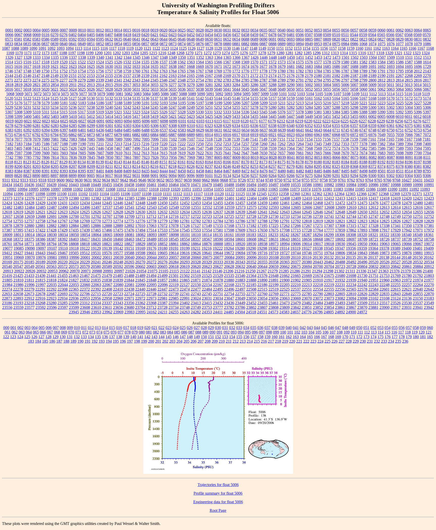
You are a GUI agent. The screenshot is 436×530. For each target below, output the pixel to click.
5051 (300, 89)
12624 (74, 212)
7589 (400, 148)
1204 (135, 53)
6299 (91, 125)
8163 (200, 162)
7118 (209, 139)
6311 (200, 125)
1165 (403, 48)
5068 (10, 94)
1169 (10, 53)
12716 (174, 216)
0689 (254, 39)
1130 (227, 48)
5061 (372, 89)
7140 (245, 139)
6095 (137, 121)
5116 (408, 94)
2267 (400, 75)
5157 (272, 98)
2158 (136, 75)
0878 (218, 44)
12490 (63, 207)
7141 (254, 139)
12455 (218, 203)
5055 (327, 89)
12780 (174, 221)
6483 (109, 130)
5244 (145, 107)
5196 (191, 103)
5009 (372, 85)
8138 (91, 162)
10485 (218, 185)
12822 (351, 221)
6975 (363, 135)
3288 (272, 85)
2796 (336, 80)
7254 (236, 144)
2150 (64, 75)
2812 (381, 80)
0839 (54, 44)
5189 (127, 103)
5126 (64, 98)
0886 (254, 44)
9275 (309, 175)
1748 (27, 71)
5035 (173, 89)
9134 (227, 175)
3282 (218, 85)
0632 (109, 39)
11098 (40, 194)
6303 (127, 125)
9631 (88, 180)
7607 (100, 153)
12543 (152, 207)
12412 (329, 198)
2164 (182, 75)
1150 (271, 48)
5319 (100, 112)
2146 (27, 75)
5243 (136, 107)
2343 (136, 80)
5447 (291, 116)
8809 (9, 175)
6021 (28, 121)
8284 (309, 166)
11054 (208, 189)
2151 (73, 75)
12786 (240, 221)
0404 (82, 35)
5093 (228, 94)
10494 (251, 185)
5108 (346, 94)
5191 (146, 103)
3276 (163, 85)
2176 (291, 75)
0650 (209, 39)
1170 (19, 53)
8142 (109, 162)
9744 (260, 180)
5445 (272, 116)
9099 (200, 175)
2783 (227, 80)
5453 (345, 116)
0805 (309, 39)
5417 (136, 116)
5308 (18, 112)
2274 (36, 80)
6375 (409, 125)
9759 (333, 180)
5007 (354, 85)
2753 (191, 80)
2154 (100, 75)
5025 (82, 89)
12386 (140, 198)
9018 (118, 175)
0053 (318, 30)
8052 (309, 157)
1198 (81, 53)
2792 (309, 80)
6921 (272, 135)
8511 (400, 171)
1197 (72, 53)
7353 (345, 144)
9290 (327, 175)
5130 (91, 98)
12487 (52, 207)
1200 (99, 53)
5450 (318, 116)
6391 (18, 130)
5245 (154, 107)
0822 (354, 39)
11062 (251, 189)
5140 (182, 98)
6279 (18, 125)
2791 (300, 80)
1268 (180, 53)
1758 (118, 71)
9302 (391, 175)
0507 (309, 35)
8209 (91, 166)
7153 (299, 139)
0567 (399, 35)
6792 (36, 135)
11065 (273, 189)
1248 (171, 53)
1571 (263, 62)
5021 (54, 89)
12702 (96, 216)
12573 (240, 207)
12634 (185, 212)
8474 (255, 171)
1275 (235, 53)
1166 (412, 48)
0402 (73, 35)
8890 (36, 175)
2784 (236, 80)
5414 (109, 116)
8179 (309, 162)
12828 (418, 221)
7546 (191, 148)
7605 (82, 153)
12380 (74, 198)
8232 (200, 166)
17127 (196, 225)
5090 (201, 94)
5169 (381, 98)
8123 (27, 162)
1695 (409, 66)
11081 (327, 189)
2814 (400, 80)
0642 (145, 39)
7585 (372, 148)
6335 (245, 125)
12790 (273, 221)
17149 (207, 225)
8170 (245, 162)
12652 (384, 212)
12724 (218, 216)
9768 (396, 180)
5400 (27, 116)
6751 (400, 130)
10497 (273, 185)
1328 (27, 57)
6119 (236, 121)
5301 (381, 107)
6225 (345, 121)
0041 (291, 30)
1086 (427, 44)
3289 (282, 85)
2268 (409, 75)
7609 (109, 153)
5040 (218, 89)
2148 (45, 75)
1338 (82, 57)
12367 (373, 194)
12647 (329, 212)
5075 (65, 94)
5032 (145, 89)
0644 (163, 39)
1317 (371, 53)
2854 (55, 85)
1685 (327, 66)
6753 (418, 130)
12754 (7, 221)
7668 (336, 153)
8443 (155, 171)
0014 (118, 30)
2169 (227, 75)
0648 (191, 39)
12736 (307, 216)
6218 (290, 121)
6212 (281, 121)
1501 (345, 57)
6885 (163, 135)
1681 (291, 66)
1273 (217, 53)
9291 (336, 175)
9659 (188, 180)
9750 (278, 180)
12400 (218, 198)
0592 (73, 39)
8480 (282, 171)
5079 (101, 94)
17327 (362, 225)
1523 (91, 62)
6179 (272, 121)
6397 (64, 130)
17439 (85, 230)
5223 (381, 103)
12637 (218, 212)
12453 (196, 203)
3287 (263, 85)
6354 (327, 125)
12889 (118, 225)
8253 (254, 166)
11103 (93, 194)
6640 (291, 130)
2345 (154, 80)
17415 (29, 230)
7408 (27, 148)
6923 (291, 135)
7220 (163, 144)
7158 (345, 139)
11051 (186, 189)
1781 (291, 71)
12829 (429, 221)
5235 (64, 107)
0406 (100, 35)
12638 (229, 212)
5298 (354, 107)
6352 (309, 125)
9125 (218, 175)
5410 (73, 116)
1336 (64, 57)
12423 (429, 198)
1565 (209, 62)
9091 (154, 175)
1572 (272, 62)
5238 (91, 107)
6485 (127, 130)
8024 (264, 157)
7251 (209, 144)
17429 (63, 230)
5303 (400, 107)
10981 (318, 185)
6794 (54, 135)
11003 (89, 189)
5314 (54, 112)
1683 (309, 66)
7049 (381, 135)
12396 (196, 198)
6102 (191, 121)
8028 (273, 157)
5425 (209, 116)
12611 (362, 207)
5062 (381, 89)
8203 (37, 166)
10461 (151, 185)
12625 (85, 212)
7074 (9, 139)
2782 (218, 80)
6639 (282, 130)
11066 (284, 189)
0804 (300, 39)
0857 (145, 44)
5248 (182, 107)
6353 (318, 125)
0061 (391, 30)
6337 (263, 125)
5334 (236, 112)
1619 (45, 66)
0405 (91, 35)
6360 (381, 125)
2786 (254, 80)
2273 (27, 80)
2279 (82, 80)
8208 (82, 166)
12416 (362, 198)
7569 (318, 148)
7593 (409, 148)
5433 (236, 116)
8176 (291, 162)
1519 (54, 62)
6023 (46, 121)
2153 (91, 75)
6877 (109, 135)
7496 (136, 148)
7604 (73, 153)
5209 (264, 103)
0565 (381, 35)
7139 (236, 139)
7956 (173, 157)
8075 (354, 157)
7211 (100, 144)
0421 (154, 35)
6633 (236, 130)
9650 (151, 180)
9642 (124, 180)
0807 (318, 39)
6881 (127, 135)
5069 (19, 94)
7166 (399, 139)
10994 (22, 189)
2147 (36, 75)
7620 (191, 153)
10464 (174, 185)
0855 (127, 44)
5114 (391, 94)
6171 (254, 121)
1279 (271, 53)
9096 (191, 175)
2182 (336, 75)
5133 (118, 98)
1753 (73, 71)
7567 (300, 148)
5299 (363, 107)
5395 (409, 112)
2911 (73, 85)
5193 (164, 103)
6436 (100, 130)
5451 (327, 116)
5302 (391, 107)
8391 (46, 171)
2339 (100, 80)
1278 (262, 53)
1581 (354, 62)
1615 (9, 66)
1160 (359, 48)
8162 (191, 162)
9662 (206, 180)
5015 (427, 85)
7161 (372, 139)
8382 (427, 166)
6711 (336, 130)
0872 (163, 44)
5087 (174, 94)
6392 (27, 130)
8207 (73, 166)
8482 (300, 171)
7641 (227, 153)
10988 (396, 185)
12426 (18, 203)
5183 (82, 103)
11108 (146, 194)
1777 (254, 71)
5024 (73, 89)
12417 (373, 198)
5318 (91, 112)
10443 (74, 185)
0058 (363, 30)
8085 (382, 157)
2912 (82, 85)
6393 (37, 130)
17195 (262, 225)
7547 (200, 148)
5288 (336, 107)
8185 (354, 162)
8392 (55, 171)
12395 (185, 198)
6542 (173, 130)
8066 (336, 157)
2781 (209, 80)
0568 (408, 35)
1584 (381, 62)
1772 (236, 71)
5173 (418, 98)
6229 (381, 121)
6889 (191, 135)
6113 (209, 121)
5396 (418, 112)
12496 (85, 207)
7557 (254, 148)
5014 (418, 85)
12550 (185, 207)
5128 (82, 98)
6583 (182, 130)
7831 (64, 157)
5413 (100, 116)
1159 (351, 48)
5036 (182, 89)
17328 (373, 225)
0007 (64, 30)
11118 (208, 194)
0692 (282, 39)
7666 (327, 153)
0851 (91, 44)
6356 (345, 125)
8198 (427, 162)
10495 (262, 185)
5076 (74, 94)
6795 (64, 135)
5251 (209, 107)
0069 (37, 35)
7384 (391, 144)
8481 (291, 171)
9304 (409, 175)
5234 (54, 107)
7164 (381, 139)
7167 (408, 139)
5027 (100, 89)
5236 (73, 107)
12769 (85, 221)
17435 (74, 230)
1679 (282, 66)
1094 (70, 48)
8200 (18, 166)
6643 (318, 130)
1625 (91, 66)
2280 (91, 80)
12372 (428, 194)
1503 (364, 57)
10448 (85, 185)
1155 (315, 48)
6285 (73, 125)
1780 (282, 71)
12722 (196, 216)
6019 (10, 121)
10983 (340, 185)
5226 (409, 103)
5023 (64, 89)
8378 (400, 166)
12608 (329, 207)
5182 (73, 103)
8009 (236, 157)
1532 (127, 62)
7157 (336, 139)
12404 (252, 198)
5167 (363, 98)
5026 (91, 89)
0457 (236, 35)
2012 (418, 71)
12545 (163, 207)
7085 (91, 139)
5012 (399, 85)
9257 (254, 175)
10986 (373, 185)
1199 (90, 53)
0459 (254, 35)
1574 (291, 62)
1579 (336, 62)
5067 (427, 89)
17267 (307, 225)
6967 (327, 135)
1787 (345, 71)
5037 (191, 89)
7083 (73, 139)
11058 (241, 189)
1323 (417, 53)
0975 (336, 44)
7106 (182, 139)
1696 (418, 66)
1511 (409, 57)
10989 (407, 185)
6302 (118, 125)
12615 (407, 207)
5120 (9, 98)
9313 (24, 180)
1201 (108, 53)
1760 (136, 71)
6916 (227, 135)
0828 (391, 39)
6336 (254, 125)
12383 (107, 198)
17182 (251, 225)
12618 (7, 212)
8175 (282, 162)
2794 (318, 80)
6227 (363, 121)
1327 (18, 57)
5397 (427, 112)
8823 (27, 175)
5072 (38, 94)
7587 (391, 148)
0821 (345, 39)
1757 (109, 71)
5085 (156, 94)
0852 (100, 44)
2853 (46, 85)
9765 (378, 180)
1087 (6, 48)
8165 (218, 162)
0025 (182, 30)
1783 (309, 71)
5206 (236, 103)
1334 (46, 57)
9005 (91, 175)
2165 (191, 75)
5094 (237, 94)
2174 (272, 75)
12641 (262, 212)
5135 (136, 98)
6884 (154, 135)
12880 (29, 225)
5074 (56, 94)
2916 (118, 85)
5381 (318, 112)
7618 (173, 153)
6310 (191, 125)
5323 (136, 112)
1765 (182, 71)
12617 (429, 207)
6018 (427, 116)
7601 (55, 153)
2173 (263, 75)
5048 (272, 89)
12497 (96, 207)
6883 (145, 135)
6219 (299, 121)
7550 (218, 148)
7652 (272, 153)
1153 (298, 48)
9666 (215, 180)
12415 (351, 198)
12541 (129, 207)
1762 (154, 71)
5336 (245, 112)
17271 (318, 225)
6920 (263, 135)
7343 (309, 144)
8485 (318, 171)
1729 (427, 66)
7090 (127, 139)
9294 (354, 175)
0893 (291, 44)
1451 (300, 57)
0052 (309, 30)
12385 (129, 198)
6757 (27, 135)
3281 (209, 85)
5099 (265, 94)
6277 (426, 121)
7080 (46, 139)
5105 (319, 94)
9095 (182, 175)
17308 (340, 225)
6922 (282, 135)
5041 (227, 89)
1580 (345, 62)
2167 (209, 75)
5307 (9, 112)
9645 (133, 180)
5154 (245, 98)
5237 (82, 107)
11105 (115, 194)
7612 (136, 153)
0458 (245, 35)
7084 (82, 139)
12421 (418, 198)
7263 (291, 144)
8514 (409, 171)
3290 (291, 85)
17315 (351, 225)
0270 (54, 35)
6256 (399, 121)
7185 (37, 144)
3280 (200, 85)
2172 (254, 75)
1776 (245, 71)
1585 (391, 62)
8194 (400, 162)
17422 (40, 230)
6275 (408, 121)
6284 (64, 125)
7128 (218, 139)
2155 (109, 75)
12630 (140, 212)
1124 (174, 48)
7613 (145, 153)
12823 (362, 221)
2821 (37, 85)
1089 (24, 48)
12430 (51, 203)
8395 (82, 171)
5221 (363, 103)
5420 (163, 116)
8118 (9, 162)
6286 (82, 125)
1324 (426, 53)
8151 (163, 162)
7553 (236, 148)
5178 (37, 103)
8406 (109, 171)
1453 (318, 57)
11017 (143, 189)
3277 (173, 85)
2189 (372, 75)
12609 (340, 207)
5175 (9, 103)
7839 (82, 157)
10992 (11, 189)
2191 (391, 75)
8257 (272, 166)
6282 (46, 125)
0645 (173, 39)
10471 (196, 185)
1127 (200, 48)
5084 (147, 94)
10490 (240, 185)
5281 (282, 107)
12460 (273, 203)
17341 (396, 225)
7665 (318, 153)
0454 (209, 35)
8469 (236, 171)
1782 (300, 71)
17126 (185, 225)
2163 (173, 75)
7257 (245, 144)
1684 (318, 66)
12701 (85, 216)
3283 (227, 85)
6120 (245, 121)
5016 (9, 89)
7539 (173, 148)
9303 (400, 175)
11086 (371, 189)
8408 (118, 171)
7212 (109, 144)
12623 (63, 212)
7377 (354, 144)
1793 (391, 71)
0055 (336, 30)
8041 (291, 157)
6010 (400, 116)
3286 (254, 85)
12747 (373, 216)
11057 (230, 189)
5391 (391, 112)
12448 (140, 203)
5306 (427, 107)
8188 (363, 162)
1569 (245, 62)
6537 (164, 130)
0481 (291, 35)
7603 (64, 153)
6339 (282, 125)
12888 (107, 225)
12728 (251, 216)
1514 (9, 62)
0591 (64, 39)
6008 (391, 116)
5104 (310, 94)
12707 (107, 216)
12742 (340, 216)
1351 (191, 57)
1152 (289, 48)
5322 (127, 112)
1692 (381, 66)
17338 (384, 225)
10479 (207, 185)
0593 (82, 39)
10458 (129, 185)
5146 (236, 98)
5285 (318, 107)
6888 (182, 135)
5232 (36, 107)
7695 (391, 153)
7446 (100, 148)
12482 (7, 207)
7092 (136, 139)
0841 (73, 44)
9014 (100, 175)
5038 (200, 89)
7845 (91, 157)
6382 (427, 125)
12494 (74, 207)
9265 (282, 175)
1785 (327, 71)
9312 (15, 180)
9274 (300, 175)
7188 (64, 144)
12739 (318, 216)
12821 (340, 221)
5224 (391, 103)
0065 (427, 30)
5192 (155, 103)
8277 (282, 166)
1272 (208, 53)
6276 (417, 121)
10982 (329, 185)
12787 (251, 221)
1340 (100, 57)
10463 (162, 185)
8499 (373, 171)
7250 (200, 144)
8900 (82, 175)
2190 (381, 75)
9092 (163, 175)
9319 (51, 180)
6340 (291, 125)
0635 (118, 39)
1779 (272, 71)
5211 (282, 103)
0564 (372, 35)
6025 (64, 121)
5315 (64, 112)
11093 (425, 189)
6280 (27, 125)
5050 (291, 89)
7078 (27, 139)
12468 (318, 203)
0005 (46, 30)
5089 (192, 94)
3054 (145, 85)
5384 (336, 112)
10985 (362, 185)
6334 (236, 125)
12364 (339, 194)
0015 (127, 30)
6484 (118, 130)
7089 (118, 139)
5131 (100, 98)
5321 (118, 112)
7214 (127, 144)
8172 (254, 162)
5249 (191, 107)
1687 (345, 66)
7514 (145, 148)
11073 (295, 189)
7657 (282, 153)
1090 (33, 48)
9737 (251, 180)
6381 (418, 125)
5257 (245, 107)
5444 (263, 116)
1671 (218, 66)
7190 (82, 144)
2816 (418, 80)
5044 (236, 89)
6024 (55, 121)
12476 (373, 203)
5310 (37, 112)
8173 (263, 162)
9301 (381, 175)
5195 (182, 103)
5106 (328, 94)
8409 (127, 171)
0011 (91, 30)
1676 (254, 66)
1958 (409, 71)
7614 (154, 153)
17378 (418, 225)
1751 (54, 71)
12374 (18, 198)
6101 (182, 121)
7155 (318, 139)
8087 (391, 157)
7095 (146, 139)
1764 (173, 71)
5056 (336, 89)
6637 (264, 130)
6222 (317, 121)
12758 (40, 221)
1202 (117, 53)
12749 (396, 216)
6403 (91, 130)
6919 (254, 135)
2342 (127, 80)
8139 (100, 162)
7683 (381, 153)
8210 (100, 166)
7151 (281, 139)
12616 (418, 207)
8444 (164, 171)
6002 (372, 116)
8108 (418, 157)
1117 (113, 48)
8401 (100, 171)
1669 (200, 66)
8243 (218, 166)
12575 (252, 207)
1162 (377, 48)
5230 (18, 107)
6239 (390, 121)
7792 (37, 157)
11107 (136, 194)
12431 (63, 203)
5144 (218, 98)
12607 (318, 207)
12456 (229, 203)
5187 (109, 103)
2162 (163, 75)
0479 (282, 35)
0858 (154, 44)
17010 (140, 225)
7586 (381, 148)
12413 (340, 198)
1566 (218, 62)
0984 (345, 44)
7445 (91, 148)
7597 (18, 153)
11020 (175, 189)
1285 (308, 53)
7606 (91, 153)
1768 (209, 71)
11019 (165, 189)
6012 (418, 116)
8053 (318, 157)
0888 (272, 44)
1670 (209, 66)
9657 (179, 180)
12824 (373, 221)
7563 (282, 148)
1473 (336, 57)
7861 (127, 157)
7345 (318, 144)
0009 (73, 30)
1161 (368, 48)
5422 (182, 116)
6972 (354, 135)
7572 (327, 148)
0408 (118, 35)
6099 (173, 121)
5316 (73, 112)
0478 (272, 35)
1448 (273, 57)
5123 (36, 98)
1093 (61, 48)
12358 (284, 194)
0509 (327, 35)
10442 (63, 185)
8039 (282, 157)
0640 (127, 39)
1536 (154, 62)
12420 (407, 198)
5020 (45, 89)
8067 (345, 157)
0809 (327, 39)
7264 (300, 144)
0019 (154, 30)
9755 (306, 180)
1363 (209, 57)
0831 (418, 39)
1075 (381, 44)
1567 (227, 62)
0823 (363, 39)
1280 (280, 53)
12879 (18, 225)
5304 (409, 107)
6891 (200, 135)
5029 (118, 89)
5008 (363, 85)
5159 (291, 98)
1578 (327, 62)
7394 (409, 144)
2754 (200, 80)
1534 (136, 62)
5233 (45, 107)
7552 (227, 148)
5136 (145, 98)
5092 (219, 94)
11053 (197, 189)
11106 (125, 194)
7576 (345, 148)
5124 (45, 98)
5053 (318, 89)
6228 (372, 121)
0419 (136, 35)
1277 (253, 53)
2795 (327, 80)
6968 (336, 135)
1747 (18, 71)
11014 (132, 189)
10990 (418, 185)
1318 (380, 53)
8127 (54, 162)
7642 (236, 153)
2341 (118, 80)
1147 (245, 48)
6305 (146, 125)
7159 (354, 139)
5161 (309, 98)
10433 (429, 180)
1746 (9, 71)
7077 (18, 139)
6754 (427, 130)
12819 (318, 221)
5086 (165, 94)
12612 (373, 207)
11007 (99, 189)
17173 (240, 225)
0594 (91, 39)
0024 (173, 30)
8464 (218, 171)
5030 (127, 89)
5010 (381, 85)
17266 (296, 225)
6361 (391, 125)
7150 (272, 139)
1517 (36, 62)
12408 (285, 198)
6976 (372, 135)
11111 (167, 194)
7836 (73, 157)
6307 (164, 125)
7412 (36, 148)
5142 (200, 98)
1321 (398, 53)
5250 (200, 107)
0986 (354, 44)
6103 (200, 121)
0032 (236, 30)
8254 (263, 166)
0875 (191, 44)
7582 (363, 148)
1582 (363, 62)
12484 (29, 207)
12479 (407, 203)
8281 (300, 166)
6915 (218, 135)
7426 (73, 148)
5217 (336, 103)
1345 (136, 57)
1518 (45, 62)
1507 (382, 57)
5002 (309, 85)
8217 (163, 166)
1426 (255, 57)
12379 (63, 198)
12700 (74, 216)
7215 (136, 144)
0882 (245, 44)
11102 (83, 194)
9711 (233, 180)
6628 (191, 130)
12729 (262, 216)
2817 (427, 80)
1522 (82, 62)
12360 (295, 194)
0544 (354, 35)
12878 (7, 225)
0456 (227, 35)
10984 (351, 185)
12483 (18, 207)
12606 (307, 207)
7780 (18, 157)
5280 (272, 107)
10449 (96, 185)
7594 (418, 148)
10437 (40, 185)
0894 (300, 44)
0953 (318, 44)
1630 (109, 66)
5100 (274, 94)
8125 (36, 162)
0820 (336, 39)
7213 (118, 144)
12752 (429, 216)
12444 (96, 203)
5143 (209, 98)
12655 (418, 212)
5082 (128, 94)
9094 (173, 175)
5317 (82, 112)
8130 (73, 162)
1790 (372, 71)
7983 (200, 157)
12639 (240, 212)
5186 (100, 103)
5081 (119, 94)
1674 (245, 66)
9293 (345, 175)
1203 (126, 53)
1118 (121, 48)
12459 (262, 203)
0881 (236, 44)
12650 (362, 212)
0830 (409, 39)
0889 (282, 44)
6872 (82, 135)
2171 (245, 75)
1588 (418, 62)
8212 (118, 166)
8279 (291, 166)
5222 (372, 103)
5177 (27, 103)
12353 (273, 194)
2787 (263, 80)
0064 (418, 30)
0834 (18, 44)
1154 (306, 48)
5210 (273, 103)
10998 (67, 189)
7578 (354, 148)
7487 (127, 148)
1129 (218, 48)
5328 (182, 112)
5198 (209, 103)
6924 (300, 135)
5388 (363, 112)
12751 (418, 216)
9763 (360, 180)
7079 (37, 139)
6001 (363, 116)
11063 (262, 189)
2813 (391, 80)
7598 (27, 153)
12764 (51, 221)
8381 (418, 166)
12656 (429, 212)
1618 (36, 66)
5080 (110, 94)
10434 (7, 185)
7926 (155, 157)
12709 (129, 216)
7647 (245, 153)
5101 (283, 94)
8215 (145, 166)
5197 (200, 103)
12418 (384, 198)
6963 (318, 135)
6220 (308, 121)
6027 (82, 121)
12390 (163, 198)
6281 (37, 125)
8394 (73, 171)
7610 (118, 153)
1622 (64, 66)
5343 (254, 112)
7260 (263, 144)
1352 (200, 57)
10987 (384, 185)
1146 (236, 48)
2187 (354, 75)
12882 (51, 225)
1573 (282, 62)
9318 (42, 180)
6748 (372, 130)
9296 (363, 175)
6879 (118, 135)
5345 (263, 112)
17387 (7, 230)
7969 (191, 157)
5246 (163, 107)
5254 (227, 107)
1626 (100, 66)
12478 (396, 203)
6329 (227, 125)
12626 (96, 212)
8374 (381, 166)
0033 (245, 30)
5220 (354, 103)
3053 (136, 85)
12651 (373, 212)
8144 (127, 162)
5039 (209, 89)
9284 (318, 175)
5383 (327, 112)
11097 (29, 194)
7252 (218, 144)
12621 (40, 212)
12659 (29, 216)
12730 (273, 216)
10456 (118, 185)
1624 (82, 66)
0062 (400, 30)
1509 (391, 57)
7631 (209, 153)
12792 (296, 221)
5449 (309, 116)
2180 (318, 75)
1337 (73, 57)
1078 (409, 44)
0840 (64, 44)
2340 (109, 80)
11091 (403, 189)
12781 (185, 221)
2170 (236, 75)
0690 (263, 39)
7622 (200, 153)
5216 (327, 103)
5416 (127, 116)
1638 (173, 66)
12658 (18, 216)
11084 (349, 189)
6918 (245, 135)
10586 (307, 185)
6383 (9, 130)
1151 (280, 48)
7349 (327, 144)
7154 (309, 139)
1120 (139, 48)
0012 (100, 30)
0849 (82, 44)
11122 (229, 194)
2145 (18, 75)
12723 (207, 216)
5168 (372, 98)
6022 (37, 121)
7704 (427, 153)
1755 (91, 71)
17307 (329, 225)
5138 (163, 98)
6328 (218, 125)
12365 (350, 194)
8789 (418, 171)
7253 (227, 144)
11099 (51, 194)
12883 (63, 225)
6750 (391, 130)
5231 (27, 107)
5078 (92, 94)
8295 (318, 166)
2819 (18, 85)
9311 (6, 180)
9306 (427, 175)
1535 (145, 62)
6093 (119, 121)
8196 (409, 162)
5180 (55, 103)
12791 (285, 221)
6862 (73, 135)
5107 (337, 94)
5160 (300, 98)
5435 (254, 116)
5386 (354, 112)
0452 (191, 35)
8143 (118, 162)
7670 (345, 153)
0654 (236, 39)
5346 (272, 112)
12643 (285, 212)
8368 (354, 166)
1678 (272, 66)
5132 (109, 98)
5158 (282, 98)
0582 (27, 39)
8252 (245, 166)
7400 (427, 144)
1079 (418, 44)
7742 (9, 157)
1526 (118, 62)
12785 (229, 221)
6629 (200, 130)
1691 (372, 66)
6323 (209, 125)
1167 (421, 48)
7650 (263, 153)
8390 (37, 171)
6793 (45, 135)
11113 (188, 194)
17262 (285, 225)
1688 (354, 66)
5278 (254, 107)
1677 (263, 66)
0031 (227, 30)
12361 (306, 194)
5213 (300, 103)
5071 (28, 94)
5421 (173, 116)
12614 (396, 207)
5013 (408, 85)
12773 (107, 221)
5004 (327, 85)
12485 (41, 207)
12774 (118, 221)
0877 (209, 44)
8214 (136, 166)
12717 (185, 216)
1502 (354, 57)
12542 (140, 207)
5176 (18, 103)
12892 (129, 225)
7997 (209, 157)
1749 (36, 71)
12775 (129, 221)
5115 (399, 94)
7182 (9, 144)
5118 (417, 94)
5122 (27, 98)
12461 (285, 203)
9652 (160, 180)
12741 (329, 216)
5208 (255, 103)
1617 (27, 66)
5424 (200, 116)
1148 (253, 48)
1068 (363, 44)
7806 (46, 157)
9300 (372, 175)
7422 (54, 148)
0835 (27, 44)
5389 (372, 112)
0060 (381, 30)
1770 (227, 71)
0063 (409, 30)
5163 (327, 98)
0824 (372, 39)
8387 (27, 171)
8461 (209, 171)
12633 (174, 212)
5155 (254, 98)
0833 (9, 44)
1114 (87, 48)
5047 (263, 89)
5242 (127, 107)
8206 (64, 166)
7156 (327, 139)
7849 (100, 157)
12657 (7, 216)
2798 (354, 80)
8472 (245, 171)
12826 (396, 221)
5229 (9, 107)
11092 (414, 189)
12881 (40, 225)
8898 (64, 175)
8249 (236, 166)
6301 (109, 125)
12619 (18, 212)
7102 (173, 139)
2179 (309, 75)
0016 (136, 30)
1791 (381, 71)
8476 (264, 171)
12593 (274, 207)
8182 (327, 162)
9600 (61, 180)
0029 (209, 30)
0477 (263, 35)
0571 (9, 39)
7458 (109, 148)
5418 (145, 116)
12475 (362, 203)
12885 (85, 225)
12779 (162, 221)
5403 (55, 116)
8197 (418, 162)
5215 (318, 103)
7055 (391, 135)
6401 (82, 130)
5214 (309, 103)
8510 (391, 171)
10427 (406, 180)
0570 (427, 35)
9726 (242, 180)
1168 (430, 48)
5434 (245, 116)
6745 (345, 130)
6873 (91, 135)
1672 (227, 66)
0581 (18, 39)
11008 (110, 189)
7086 (100, 139)
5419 (154, 116)
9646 (142, 180)
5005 (336, 85)
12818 (307, 221)
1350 (182, 57)
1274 (226, 53)
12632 (162, 212)
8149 (154, 162)
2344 (145, 80)
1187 (54, 53)
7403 (9, 148)
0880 (227, 44)
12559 (229, 207)
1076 (391, 44)
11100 (62, 194)
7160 (363, 139)
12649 (351, 212)
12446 (118, 203)
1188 (63, 53)
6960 (309, 135)
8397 (91, 171)
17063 (151, 225)
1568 (236, 62)
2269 (418, 75)
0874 (182, 44)
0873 (173, 44)
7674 (363, 153)
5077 (83, 94)
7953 (164, 157)
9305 (418, 175)
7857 (118, 157)
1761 (145, 71)
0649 (200, 39)
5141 (191, 98)
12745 (362, 216)
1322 (407, 53)
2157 (127, 75)
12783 (207, 221)
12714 (162, 216)
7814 (55, 157)
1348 (164, 57)
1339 (91, 57)
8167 (236, 162)
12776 (140, 221)
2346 (163, 80)
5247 (173, 107)
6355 (336, 125)
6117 (227, 121)
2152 (82, 75)
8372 (372, 166)
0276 (64, 35)
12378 (52, 198)
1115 (95, 48)
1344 (127, 57)
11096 (18, 194)
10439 (51, 185)
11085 (360, 189)
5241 (118, 107)
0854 (118, 44)
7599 (37, 153)
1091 (42, 48)
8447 (173, 171)
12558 (218, 207)
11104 (104, 194)
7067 (418, 135)
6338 (272, 125)
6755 (9, 135)
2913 (91, 85)
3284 (236, 85)
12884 (74, 225)
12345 (262, 194)
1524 (100, 62)
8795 (427, 171)
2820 (27, 85)
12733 (285, 216)
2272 (18, 80)
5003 (318, 85)
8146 (145, 162)
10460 (140, 185)
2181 (327, 75)
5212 (291, 103)
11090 (392, 189)
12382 (96, 198)
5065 (409, 89)
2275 (45, 80)
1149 (262, 48)
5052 (309, 89)
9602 (70, 180)
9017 (109, 175)
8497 (354, 171)
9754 (296, 180)
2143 (427, 71)
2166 (200, 75)
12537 (107, 207)
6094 (128, 121)
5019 (36, 89)
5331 (209, 112)
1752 (64, 71)
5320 (109, 112)
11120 (219, 194)
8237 (209, 166)
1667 (182, 66)
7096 (155, 139)
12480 (418, 203)
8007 (227, 157)
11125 (240, 194)
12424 (7, 203)
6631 (218, 130)
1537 (163, 62)
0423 (173, 35)
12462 (296, 203)
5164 (336, 98)
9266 (291, 175)
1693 (391, 66)
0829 (400, 39)
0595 (100, 39)
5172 (409, 98)
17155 (218, 225)
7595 (427, 148)
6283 (55, 125)
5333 (227, 112)
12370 (406, 194)
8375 (391, 166)
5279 (263, 107)
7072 (427, 135)
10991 (429, 185)
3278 (182, 85)
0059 (372, 30)
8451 (191, 171)
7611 (127, 153)
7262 (282, 144)
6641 (300, 130)
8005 (218, 157)
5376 (282, 112)
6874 (100, 135)
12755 (18, 221)
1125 (183, 48)
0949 (309, 44)
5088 (183, 94)
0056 (345, 30)
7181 (427, 139)
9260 (263, 175)
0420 (145, 35)
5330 (200, 112)
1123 (165, 48)
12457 (240, 203)
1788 (354, 71)
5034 (163, 89)
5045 (245, 89)
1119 (130, 48)
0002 (18, 30)
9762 (351, 180)
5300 (372, 107)
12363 (328, 194)
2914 (100, 85)
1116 (104, 48)
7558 (263, 148)
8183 (336, 162)
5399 (18, 116)
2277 (64, 80)
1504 (373, 57)
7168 (418, 139)
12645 (307, 212)
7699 (409, 153)
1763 (163, 71)
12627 (107, 212)
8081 (364, 157)
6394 (46, 130)
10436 (29, 185)
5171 (400, 98)
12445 (107, 203)
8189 (372, 162)
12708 (118, 216)
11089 (382, 189)
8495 (345, 171)
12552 (207, 207)
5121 (18, 98)
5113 (382, 94)
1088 (15, 48)
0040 (282, 30)
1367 (245, 57)
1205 (144, 53)
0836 (36, 44)
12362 (317, 194)
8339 (345, 166)
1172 (37, 53)
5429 (227, 116)
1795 (400, 71)
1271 (199, 53)
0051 (300, 30)
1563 (191, 62)
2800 (372, 80)
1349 (173, 57)
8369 (363, 166)
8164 (209, 162)
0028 (200, 30)
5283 (300, 107)
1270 (189, 53)
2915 (109, 85)
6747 (363, 130)
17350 (407, 225)
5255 (236, 107)
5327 (173, 112)
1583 (372, 62)
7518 (154, 148)
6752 (409, 130)
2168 (218, 75)
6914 (209, 135)
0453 (200, 35)
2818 (9, 85)
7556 (245, 148)
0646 (182, 39)
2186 (345, 75)
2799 (363, 80)
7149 (263, 139)
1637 (163, 66)
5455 (354, 116)
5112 (373, 94)
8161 (182, 162)
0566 (390, 35)
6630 (209, 130)
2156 (118, 75)
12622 (51, 212)
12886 (96, 225)
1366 (236, 57)
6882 (136, 135)
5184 (91, 103)
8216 (154, 166)
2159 (145, 75)
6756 (18, 135)
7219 (154, 144)
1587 (409, 62)
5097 (256, 94)
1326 (9, 57)
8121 (18, 162)
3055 (154, 85)
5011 (390, 85)
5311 (45, 112)
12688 (41, 216)
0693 (291, 39)
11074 (306, 189)
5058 (354, 89)
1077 (400, 44)
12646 (318, 212)
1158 (342, 48)
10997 (56, 189)
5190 (136, 103)
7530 (163, 148)
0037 (272, 30)
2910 (64, 85)
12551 (196, 207)
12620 (29, 212)
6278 (9, 125)
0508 (318, 35)
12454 (207, 203)
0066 (9, 35)
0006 (55, 30)
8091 (409, 157)
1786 (336, 71)
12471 (329, 203)
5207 (245, 103)
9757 (315, 180)
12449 (151, 203)
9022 (127, 175)
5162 (318, 98)
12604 (285, 207)
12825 (384, 221)
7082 (64, 139)
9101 (209, 175)
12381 (85, 198)
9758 (324, 180)
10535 (296, 185)
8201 (27, 166)
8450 (182, 171)
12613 (384, 207)
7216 (145, 144)
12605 (296, 207)
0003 (27, 30)
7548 (209, 148)
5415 (118, 116)
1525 (109, 62)
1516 (27, 62)
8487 (336, 171)
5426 (218, 116)
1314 (344, 53)
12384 (118, 198)
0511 (345, 35)
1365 (227, 57)
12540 (118, 207)
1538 (173, 62)
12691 (52, 216)
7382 (381, 144)
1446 (264, 57)
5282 (291, 107)
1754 (82, 71)
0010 (82, 30)
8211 (109, 166)
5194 (173, 103)
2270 (427, 75)
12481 (429, 203)
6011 (409, 116)
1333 (37, 57)
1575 (300, 62)
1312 (326, 53)
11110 (157, 194)
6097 (155, 121)
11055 (219, 189)
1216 (162, 53)
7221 (173, 144)
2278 (73, 80)
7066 (409, 135)
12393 (174, 198)
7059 (400, 135)
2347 (173, 80)
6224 (336, 121)
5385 (345, 112)
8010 (245, 157)
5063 (391, 89)
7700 (418, 153)
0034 (254, 30)
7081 (55, 139)
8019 (255, 157)
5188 (118, 103)
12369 (395, 194)
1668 (191, 66)
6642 (309, 130)
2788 (272, 80)
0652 (227, 39)
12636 (207, 212)
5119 (426, 94)
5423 (191, 116)
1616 (18, 66)
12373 (7, 198)
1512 (418, 57)
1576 (309, 62)
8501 (382, 171)
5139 (173, 98)
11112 (177, 194)
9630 (79, 180)
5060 (363, 89)
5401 (37, 116)
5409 (64, 116)
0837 (45, 44)
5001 (300, 85)
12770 (96, 221)
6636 (255, 130)
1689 (363, 66)
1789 (363, 71)
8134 (82, 162)
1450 (291, 57)
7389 (400, 144)
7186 (46, 144)
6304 (136, 125)
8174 (272, 162)
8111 (427, 157)
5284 (309, 107)
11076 (316, 189)
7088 (109, 139)
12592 (263, 207)
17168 (229, 225)
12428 (29, 203)
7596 (9, 153)
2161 (154, 75)
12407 (274, 198)
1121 (147, 48)
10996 (45, 189)
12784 (218, 221)
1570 (254, 62)
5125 (54, 98)
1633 (136, 66)
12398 (207, 198)
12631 (151, 212)
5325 (154, 112)
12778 (151, 221)
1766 (191, 71)
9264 (272, 175)
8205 (55, 166)
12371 (417, 194)
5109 (355, 94)
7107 (191, 139)
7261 (272, 144)
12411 (318, 198)
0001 (9, 30)
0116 (45, 35)
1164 (395, 48)
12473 (351, 203)
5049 (282, 89)
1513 (427, 57)
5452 (336, 116)
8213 (127, 166)
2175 (282, 75)
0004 (37, 30)
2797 (345, 80)
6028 (91, 121)
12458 (251, 203)
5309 (27, 112)
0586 (45, 39)
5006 (345, 85)
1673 (236, 66)
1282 (298, 53)
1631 (118, 66)
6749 (381, 130)
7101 (164, 139)
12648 (340, 212)
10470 (185, 185)
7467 (118, 148)
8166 (227, 162)
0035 (263, 30)
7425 (64, 148)
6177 (263, 121)
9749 (269, 180)
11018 (154, 189)
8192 (381, 162)
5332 (218, 112)
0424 (182, 35)
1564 (200, 62)
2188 (363, 75)
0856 (136, 44)
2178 (300, 75)
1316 (362, 53)
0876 (200, 44)
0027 (191, 30)
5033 (154, 89)
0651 (218, 39)
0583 (36, 39)
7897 (136, 157)
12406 (263, 198)
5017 (18, 89)
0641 (136, 39)
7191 (91, 144)
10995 (34, 189)
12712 (151, 216)
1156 (324, 48)
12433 (74, 203)
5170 (391, 98)
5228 (427, 103)
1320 (389, 53)
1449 (282, 57)
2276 (54, 80)
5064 (400, 89)
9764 (369, 180)
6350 (300, 125)
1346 (146, 57)
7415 (45, 148)
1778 (263, 71)
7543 (182, 148)
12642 (273, 212)
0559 (363, 35)
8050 (300, 157)
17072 (162, 225)
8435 (146, 171)
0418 (127, 35)
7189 (73, 144)
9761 (342, 180)
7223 (191, 144)
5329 (191, 112)
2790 (291, 80)
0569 (418, 35)
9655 (170, 180)
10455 (107, 185)
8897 (54, 175)
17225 (273, 225)
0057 (354, 30)
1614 (427, 62)
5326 (163, 112)
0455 (218, 35)
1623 (73, 66)
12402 (240, 198)
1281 (289, 53)
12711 (140, 216)
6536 (155, 130)
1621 (54, 66)
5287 (327, 107)
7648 (254, 153)
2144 (9, 75)
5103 (301, 94)
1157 (333, 48)
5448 (300, 116)
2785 (245, 80)
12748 (384, 216)
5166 (354, 98)
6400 (73, 130)
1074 (372, 44)
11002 (78, 189)
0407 (109, 35)
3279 (191, 85)
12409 (296, 198)
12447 (129, 203)
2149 (54, 75)
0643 (154, 39)
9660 (197, 180)
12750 (407, 216)
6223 (326, 121)
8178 (300, 162)
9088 (145, 175)
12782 (196, 221)
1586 (400, 62)
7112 (200, 139)
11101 (72, 194)
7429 (82, 148)
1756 (100, 71)
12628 (118, 212)
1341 (109, 57)
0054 (327, 30)
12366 (362, 194)
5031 (136, 89)
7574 (336, 148)
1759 (127, 71)
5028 (109, 89)
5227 (418, 103)
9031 (136, 175)
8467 (227, 171)
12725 (229, 216)
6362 (400, 125)
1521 (73, 62)
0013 (109, 30)
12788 (262, 221)
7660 (291, 153)
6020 (19, 121)
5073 (47, 94)
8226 (191, 166)
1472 (327, 57)
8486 (327, 171)
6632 (227, 130)
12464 (307, 203)
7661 (300, 153)
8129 (64, 162)
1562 (182, 62)
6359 (372, 125)
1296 (317, 53)
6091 (100, 121)
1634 (145, 66)
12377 (41, 198)
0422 (163, 35)
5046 (254, 89)
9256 (245, 175)
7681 (372, 153)
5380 (309, 112)
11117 (198, 194)
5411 (82, 116)
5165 (345, 98)
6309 (182, 125)
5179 (46, 103)
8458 (200, 171)
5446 (282, 116)
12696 (63, 216)
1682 (300, 66)
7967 (182, 157)
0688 (245, 39)
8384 (18, 171)
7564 (291, 148)
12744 (351, 216)
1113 (78, 48)
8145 (136, 162)
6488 (146, 130)
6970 (345, 135)
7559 (272, 148)
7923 (146, 157)
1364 (218, 57)
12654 (407, 212)
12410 (307, 198)
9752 (287, 180)
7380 (372, 144)
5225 (400, 103)
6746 (354, 130)
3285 (245, 85)
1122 (156, 48)
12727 (240, 216)
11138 (251, 194)
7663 (309, 153)
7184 (27, 144)
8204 (46, 166)
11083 (338, 189)
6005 (381, 116)
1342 (118, 57)
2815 (409, 80)
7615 (163, 153)
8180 (318, 162)
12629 (129, 212)
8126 (45, 162)
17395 (18, 230)
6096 (146, 121)
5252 (218, 107)
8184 (345, 162)
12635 (196, 212)
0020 (163, 30)
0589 (54, 39)
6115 (218, 121)
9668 (224, 180)
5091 (210, 94)
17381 (429, 225)
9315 (33, 180)
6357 (354, 125)
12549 (174, 207)
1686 (336, 66)
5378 (300, 112)
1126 (192, 48)
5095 (246, 94)
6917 (236, 135)
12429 (40, 203)
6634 (245, 130)
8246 (227, 166)
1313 (335, 53)
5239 (100, 107)
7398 (418, 144)
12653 (396, 212)
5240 (109, 107)
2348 (182, 80)
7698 (400, 153)
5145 (227, 98)
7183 (18, 144)
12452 (185, 203)
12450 (162, 203)
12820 (329, 221)
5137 (154, 98)
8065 (327, 157)
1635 (154, 66)
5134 (127, 98)
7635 (218, 153)
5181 (64, 103)
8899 (73, 175)
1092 (51, 48)
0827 (381, 39)
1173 (45, 53)
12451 (174, 203)
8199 (9, 166)
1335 (55, 57)
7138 (227, 139)
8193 (391, 162)
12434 (85, 203)
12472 (340, 203)
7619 (182, 153)
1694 (400, 66)
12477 (384, 203)
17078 (174, 225)
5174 (427, 98)
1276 (244, 53)
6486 (136, 130)
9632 (97, 180)
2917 (127, 85)
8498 (364, 171)
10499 (285, 185)
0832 (427, 39)
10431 (418, 180)
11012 (121, 189)
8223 (182, 166)
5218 (345, 103)
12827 (407, 221)
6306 (155, 125)
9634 (106, 180)
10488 (229, 185)
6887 (173, 135)
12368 (384, 194)
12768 (74, 221)
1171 (28, 53)
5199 (218, 103)
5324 (145, 112)
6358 (363, 125)
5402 (46, 116)
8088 (400, 157)
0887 (263, 44)
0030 (218, 30)
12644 (296, 212)
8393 (64, 171)
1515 (18, 62)
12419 (396, 198)
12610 (351, 207)
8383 (9, 171)
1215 (153, 53)
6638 (273, 130)
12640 (251, 212)
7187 (55, 144)
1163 (386, 48)
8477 (273, 171)
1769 (218, 71)
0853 (109, 44)
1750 (45, 71)
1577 (318, 62)
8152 (173, 162)
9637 (115, 180)
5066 (418, 89)
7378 (363, 144)
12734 (296, 216)
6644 (327, 130)
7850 (109, 157)
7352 (336, 144)
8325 (336, 166)
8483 (309, 171)
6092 (109, 121)
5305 (418, 107)
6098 (164, 121)
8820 (18, 175)
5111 (364, 94)
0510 (336, 35)
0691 (272, 39)
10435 (18, 185)
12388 (152, 198)
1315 (353, 53)
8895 (45, 175)
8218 (173, 166)
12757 (29, 221)
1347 (155, 57)
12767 (63, 221)
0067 (18, 35)
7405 (18, 148)
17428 (51, 230)
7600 (46, 153)
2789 (282, 80)
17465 (96, 230)
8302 (327, 166)
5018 (27, 89)
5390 (381, 112)
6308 (173, 125)
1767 (200, 71)
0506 (300, 35)
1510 (400, 57)
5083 (137, 94)
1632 (127, 66)
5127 (73, 98)
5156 (263, 98)
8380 (409, 166)
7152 (290, 139)
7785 (27, 157)
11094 (8, 194)
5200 (227, 103)
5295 (345, 107)
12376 (29, 198)
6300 (100, 125)
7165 (390, 139)
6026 (73, 121)
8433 (136, 171)
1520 (64, 62)
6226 (354, 121)
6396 (55, 130)
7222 (182, 144)
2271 (9, 80)
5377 (291, 112)
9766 (387, 180)
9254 (236, 175)
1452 (309, 57)
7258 (254, 144)
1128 (209, 48)
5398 (9, 116)
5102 (292, 94)
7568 (309, 148)
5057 (345, 89)
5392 (400, 112)
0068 (27, 35)
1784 (318, 71)
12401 (229, 198)
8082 (373, 157)
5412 (91, 116)
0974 (327, 44)
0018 (145, 30)
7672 (354, 153)
